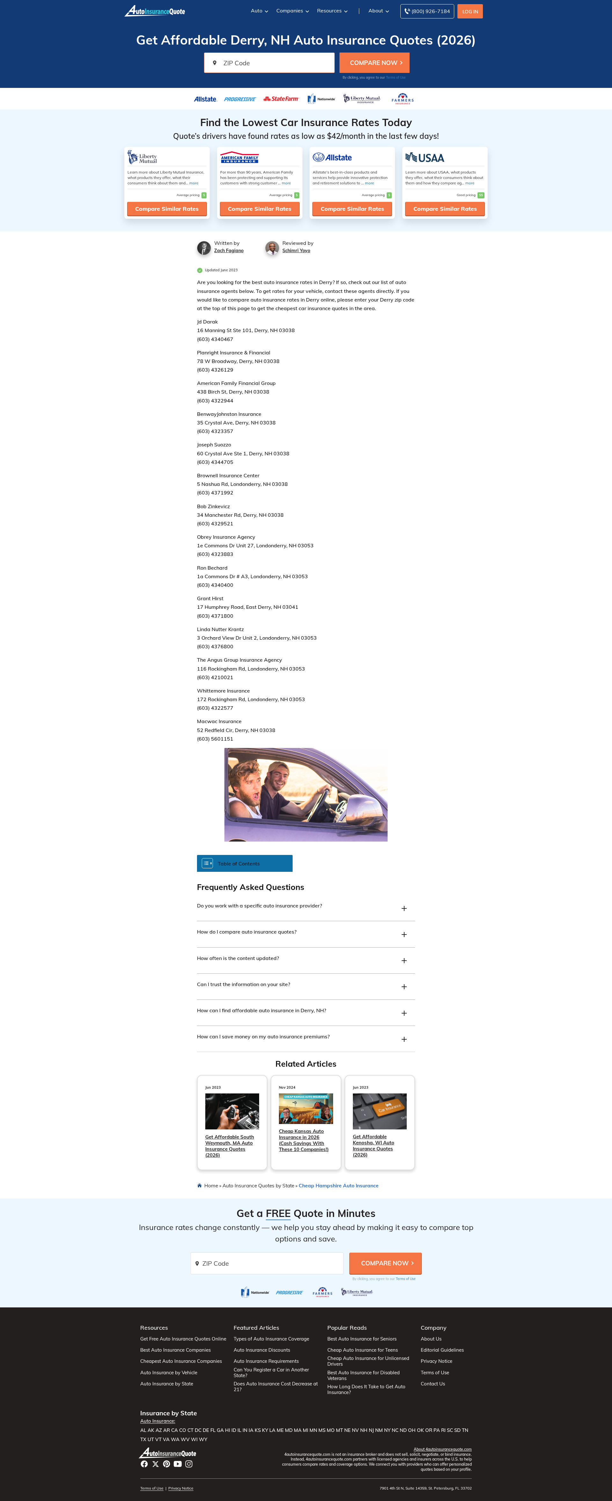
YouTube (178, 1464)
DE (206, 1430)
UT (151, 1439)
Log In (470, 12)
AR (166, 1430)
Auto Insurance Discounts (262, 1350)
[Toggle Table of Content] (245, 863)
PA (436, 1430)
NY (387, 1430)
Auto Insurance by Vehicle (168, 1373)
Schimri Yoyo (296, 250)
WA (175, 1439)
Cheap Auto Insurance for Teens (362, 1350)
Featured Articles (256, 1327)
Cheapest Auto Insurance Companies (181, 1361)
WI (194, 1439)
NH (364, 1430)
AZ (159, 1430)
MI (305, 1430)
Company (434, 1327)
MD (289, 1430)
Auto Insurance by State (166, 1384)
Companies (289, 10)
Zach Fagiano (229, 250)
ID (233, 1430)
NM (379, 1430)
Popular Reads (347, 1327)
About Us (431, 1339)
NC (395, 1430)
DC (198, 1430)
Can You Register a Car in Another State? (271, 1372)
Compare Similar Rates (167, 208)
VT (158, 1439)
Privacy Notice (436, 1361)
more (194, 183)
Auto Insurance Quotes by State (258, 1185)
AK (151, 1430)
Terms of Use (396, 77)
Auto (256, 10)
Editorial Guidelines (442, 1350)
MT (339, 1430)
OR (428, 1430)
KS (258, 1430)
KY (265, 1430)
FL (212, 1430)
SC (450, 1430)
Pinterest (167, 1464)
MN (313, 1430)
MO (331, 1430)
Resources (329, 10)
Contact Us (433, 1384)
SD (457, 1430)
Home (211, 1185)
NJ (371, 1430)
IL (239, 1430)
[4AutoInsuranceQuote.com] (154, 10)
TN (465, 1430)
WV (185, 1439)
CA (174, 1430)
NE (347, 1430)
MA (298, 1430)
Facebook (144, 1464)
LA (272, 1430)
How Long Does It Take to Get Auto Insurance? (366, 1389)
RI (443, 1430)
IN (245, 1430)
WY (203, 1439)
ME (280, 1430)
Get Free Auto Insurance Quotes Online (183, 1339)
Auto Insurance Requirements (266, 1361)
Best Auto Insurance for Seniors (362, 1339)
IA (251, 1430)
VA (166, 1439)
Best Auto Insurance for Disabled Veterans (363, 1375)
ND (403, 1430)
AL (143, 1430)
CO (182, 1430)
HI (227, 1430)
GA (220, 1430)
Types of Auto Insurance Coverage (271, 1339)
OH (412, 1430)
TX (143, 1439)
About (375, 10)
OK (420, 1430)
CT (190, 1430)
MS (321, 1430)
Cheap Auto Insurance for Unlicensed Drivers (368, 1361)
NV (355, 1430)
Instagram (189, 1464)
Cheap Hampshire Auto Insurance (339, 1185)
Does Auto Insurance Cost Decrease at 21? (276, 1386)
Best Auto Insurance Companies (175, 1350)
